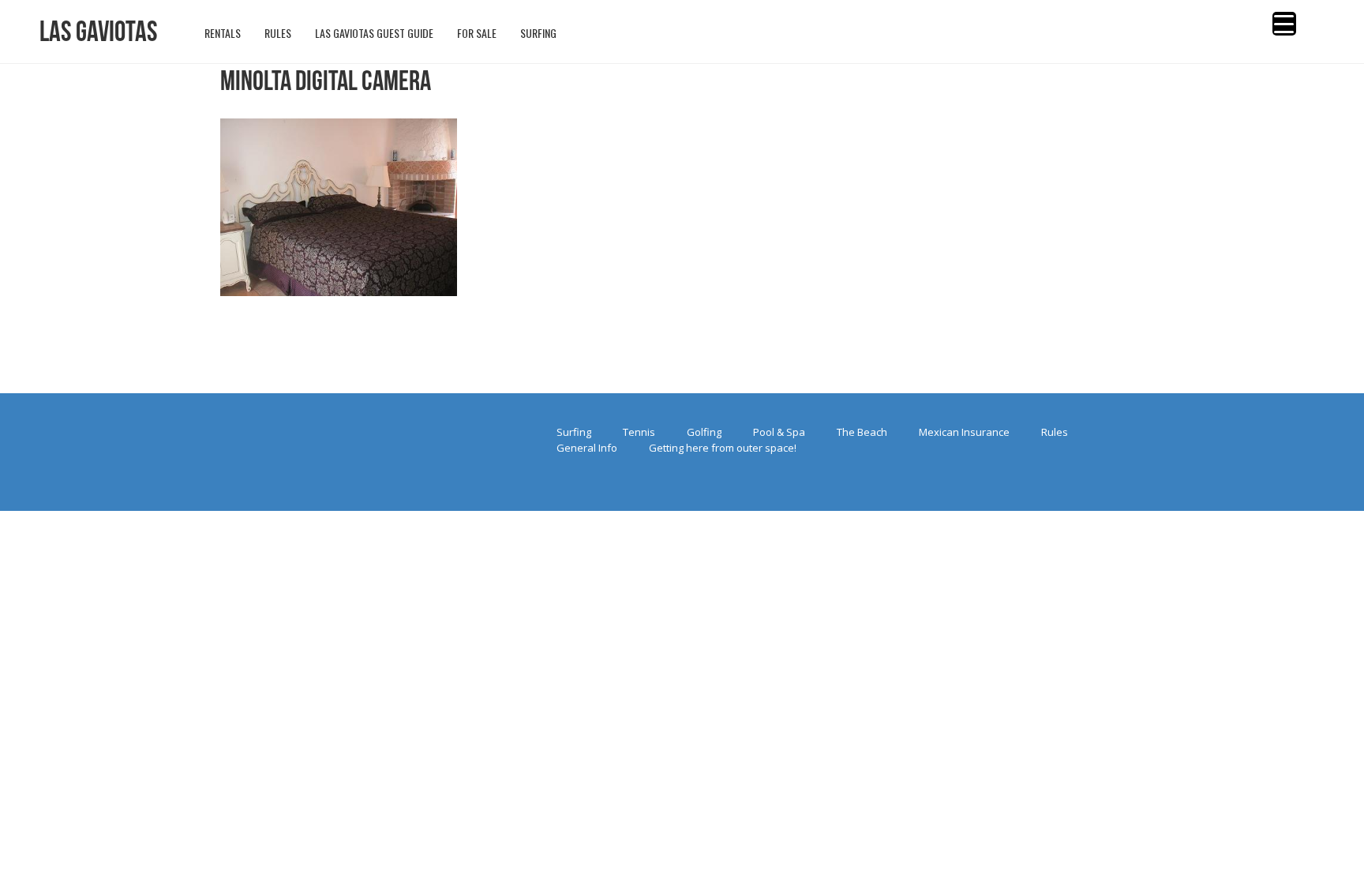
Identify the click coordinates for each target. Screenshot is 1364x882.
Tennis (639, 432)
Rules (1054, 432)
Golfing (704, 432)
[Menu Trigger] (1284, 24)
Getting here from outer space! (722, 448)
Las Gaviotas (98, 31)
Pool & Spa (779, 432)
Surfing (573, 432)
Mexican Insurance (964, 432)
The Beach (862, 432)
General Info (586, 448)
